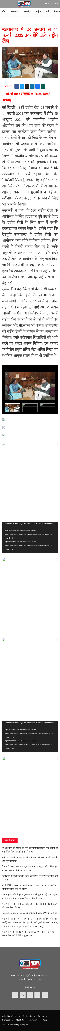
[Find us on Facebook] (15, 995)
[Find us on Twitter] (23, 995)
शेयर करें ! (8, 86)
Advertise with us (9, 1016)
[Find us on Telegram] (37, 995)
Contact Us (27, 1016)
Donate (41, 1016)
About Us (20, 1020)
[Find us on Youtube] (30, 995)
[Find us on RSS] (45, 995)
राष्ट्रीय (38, 12)
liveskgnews (24, 1025)
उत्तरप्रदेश (27, 12)
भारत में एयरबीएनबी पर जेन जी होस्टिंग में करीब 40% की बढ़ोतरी (29, 913)
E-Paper (33, 1020)
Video (44, 1020)
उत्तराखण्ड (15, 12)
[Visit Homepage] (24, 4)
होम (4, 12)
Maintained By (14, 1025)
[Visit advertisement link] (30, 23)
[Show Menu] (3, 4)
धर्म (47, 12)
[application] (30, 537)
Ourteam (6, 1020)
